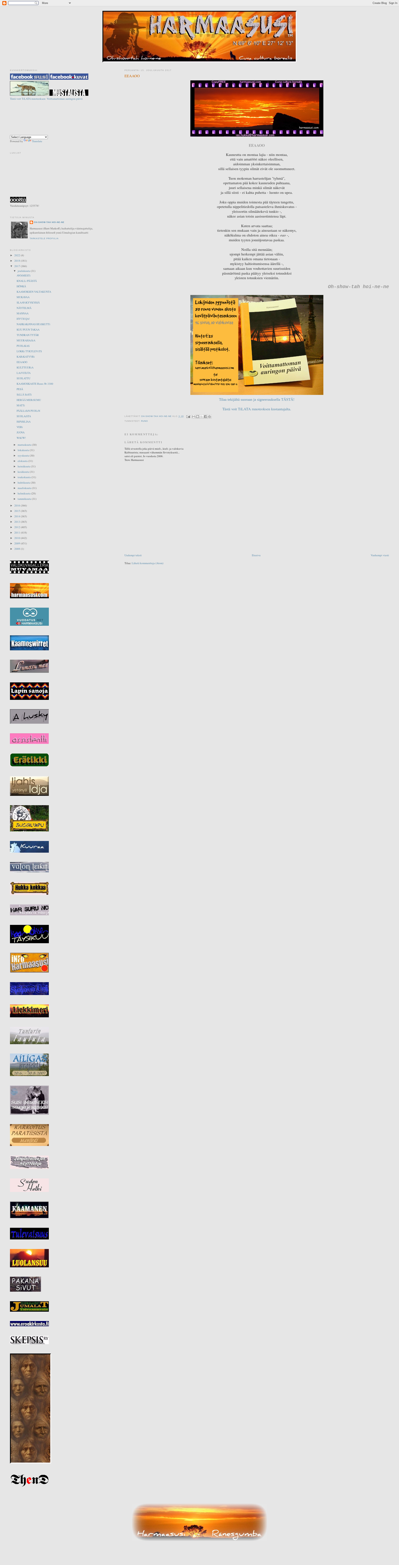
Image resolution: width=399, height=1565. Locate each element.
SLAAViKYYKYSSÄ (28, 302)
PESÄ (20, 389)
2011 (17, 532)
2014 (17, 516)
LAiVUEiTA (24, 373)
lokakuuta (24, 450)
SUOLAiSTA (24, 416)
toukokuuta (24, 477)
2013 (17, 522)
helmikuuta (24, 493)
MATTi (21, 405)
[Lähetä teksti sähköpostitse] (188, 416)
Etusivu (256, 555)
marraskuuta (25, 445)
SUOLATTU (23, 378)
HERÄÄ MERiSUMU (29, 400)
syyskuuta (24, 455)
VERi (20, 427)
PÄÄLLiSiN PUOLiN (28, 411)
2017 (17, 266)
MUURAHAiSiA (26, 340)
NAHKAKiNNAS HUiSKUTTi (33, 324)
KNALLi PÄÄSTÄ (27, 281)
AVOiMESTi (24, 275)
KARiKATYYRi (26, 356)
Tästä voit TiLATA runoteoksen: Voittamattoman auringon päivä (46, 99)
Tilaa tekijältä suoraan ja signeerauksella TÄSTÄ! (256, 399)
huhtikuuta (24, 482)
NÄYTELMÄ (24, 308)
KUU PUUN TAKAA (28, 329)
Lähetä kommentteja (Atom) (147, 563)
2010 (17, 538)
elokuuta (23, 461)
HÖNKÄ (21, 286)
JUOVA (21, 432)
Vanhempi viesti (380, 555)
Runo (144, 421)
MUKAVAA (23, 297)
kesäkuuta (24, 472)
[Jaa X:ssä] (202, 416)
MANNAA (22, 313)
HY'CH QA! (23, 319)
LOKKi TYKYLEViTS (29, 351)
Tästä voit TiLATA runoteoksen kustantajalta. (256, 408)
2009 (17, 543)
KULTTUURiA (25, 367)
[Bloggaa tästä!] (198, 416)
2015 (17, 511)
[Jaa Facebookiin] (205, 416)
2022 (17, 255)
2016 (17, 505)
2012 (17, 527)
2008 (17, 549)
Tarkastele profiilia (44, 238)
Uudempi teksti (133, 555)
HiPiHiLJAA (24, 421)
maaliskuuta (25, 488)
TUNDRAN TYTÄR (28, 335)
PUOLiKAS (23, 346)
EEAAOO (22, 362)
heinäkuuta (24, 466)
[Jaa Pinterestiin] (209, 416)
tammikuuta (25, 499)
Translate (37, 141)
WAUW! (21, 438)
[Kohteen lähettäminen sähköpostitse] (194, 416)
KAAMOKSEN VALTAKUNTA (34, 292)
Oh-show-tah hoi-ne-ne (199, 14)
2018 (17, 260)
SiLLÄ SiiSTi (24, 394)
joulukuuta (24, 271)
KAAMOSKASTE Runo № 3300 (35, 384)
